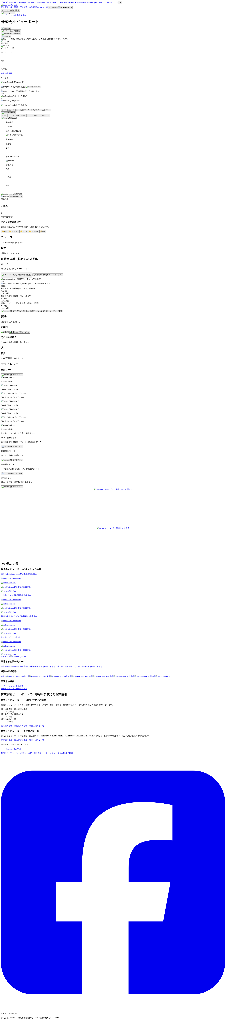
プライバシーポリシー (18, 753)
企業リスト (46, 110)
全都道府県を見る (8, 689)
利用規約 (4, 753)
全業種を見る (21, 689)
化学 (18, 686)
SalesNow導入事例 (13, 749)
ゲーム (5, 686)
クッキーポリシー (49, 753)
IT (2, 686)
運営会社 (61, 753)
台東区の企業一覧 (23, 726)
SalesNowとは (42, 7)
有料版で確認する (16, 196)
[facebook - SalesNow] (113, 1010)
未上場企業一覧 (37, 726)
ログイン (5, 10)
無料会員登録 (14, 10)
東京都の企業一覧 (8, 726)
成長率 (23, 110)
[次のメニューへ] (9, 118)
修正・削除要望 (30, 7)
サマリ (4, 110)
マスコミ (12, 686)
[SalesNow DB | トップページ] (9, 5)
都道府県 (16, 15)
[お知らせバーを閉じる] (120, 2)
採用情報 (69, 753)
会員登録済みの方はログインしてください (47, 275)
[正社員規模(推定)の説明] (33, 87)
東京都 (23, 15)
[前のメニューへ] (8, 112)
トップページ (6, 15)
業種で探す (19, 7)
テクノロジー (35, 110)
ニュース (11, 110)
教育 (21, 686)
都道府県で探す (7, 7)
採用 (17, 110)
